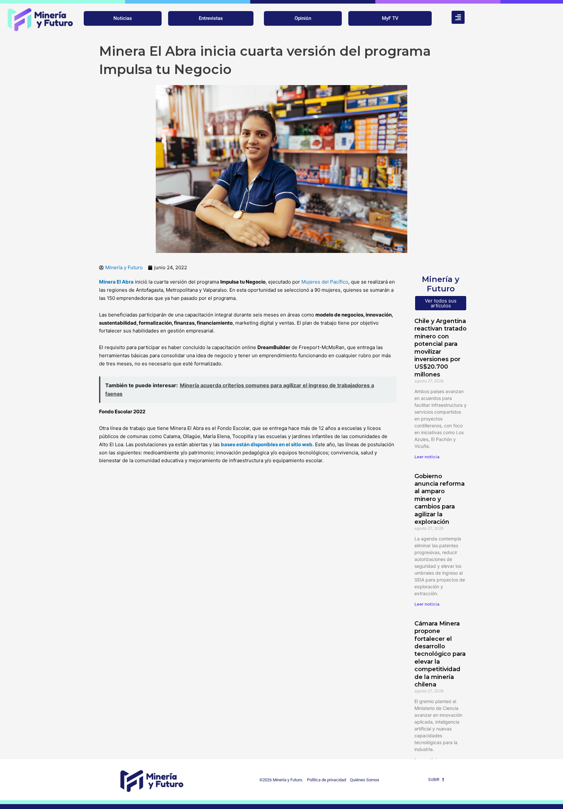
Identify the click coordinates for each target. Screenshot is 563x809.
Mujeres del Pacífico (324, 282)
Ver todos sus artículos (440, 303)
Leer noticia (427, 456)
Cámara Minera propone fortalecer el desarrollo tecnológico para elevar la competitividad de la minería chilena (440, 654)
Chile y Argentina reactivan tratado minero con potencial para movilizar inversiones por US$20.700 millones (440, 347)
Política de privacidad (325, 779)
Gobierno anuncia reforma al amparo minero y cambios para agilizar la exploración (439, 499)
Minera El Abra (116, 282)
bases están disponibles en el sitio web (266, 444)
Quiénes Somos (364, 779)
